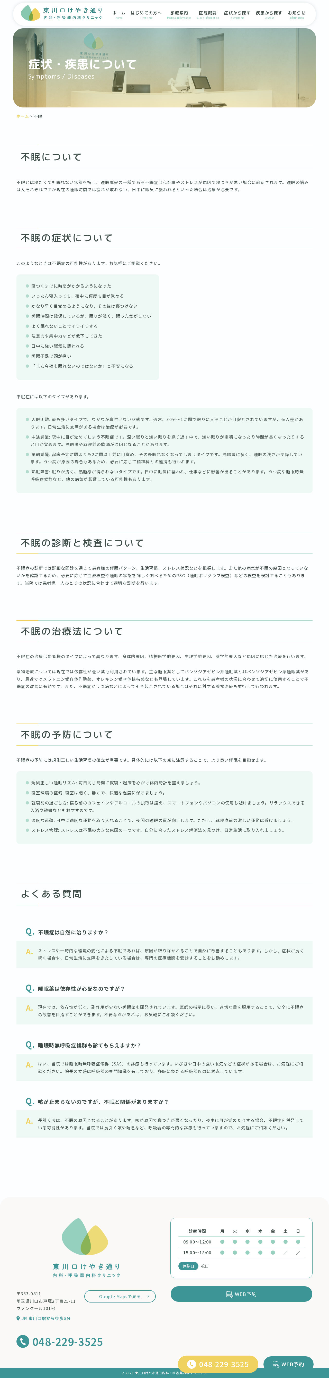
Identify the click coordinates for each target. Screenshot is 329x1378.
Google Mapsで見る (120, 1296)
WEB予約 (292, 1364)
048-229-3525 (224, 1364)
